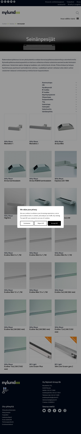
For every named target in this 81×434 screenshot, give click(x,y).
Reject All (41, 223)
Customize (27, 223)
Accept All (54, 223)
